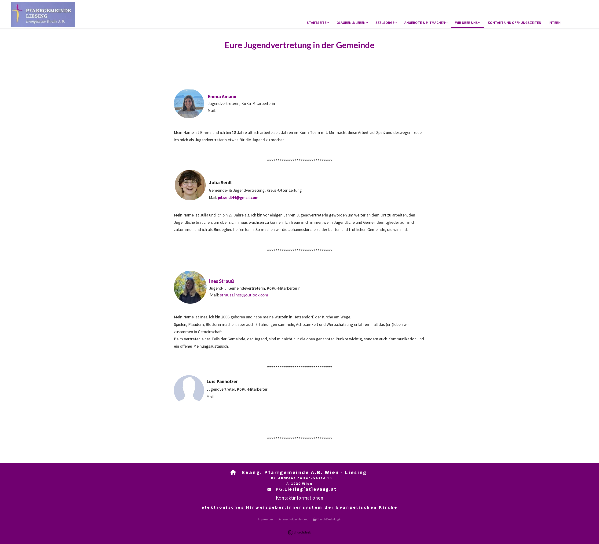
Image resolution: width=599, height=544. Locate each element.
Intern (555, 22)
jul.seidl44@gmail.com (237, 197)
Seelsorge (385, 22)
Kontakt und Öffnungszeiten (514, 22)
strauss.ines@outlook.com (244, 294)
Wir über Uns (466, 22)
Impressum (265, 519)
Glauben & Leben (350, 22)
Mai (212, 110)
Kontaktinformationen (299, 498)
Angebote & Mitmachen (424, 22)
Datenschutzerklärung (292, 519)
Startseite (316, 22)
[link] (318, 23)
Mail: (213, 197)
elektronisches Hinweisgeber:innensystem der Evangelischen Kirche (299, 507)
